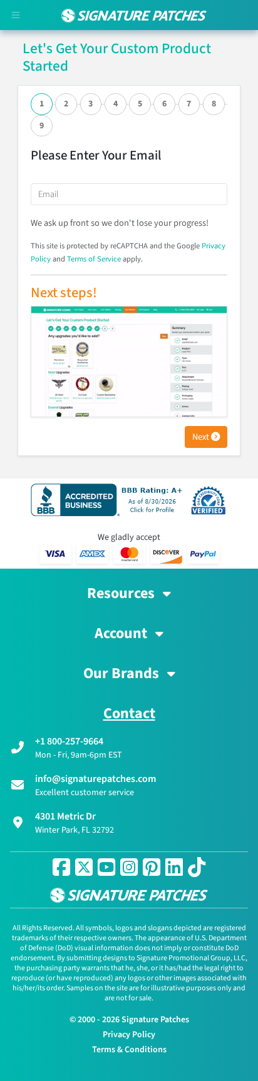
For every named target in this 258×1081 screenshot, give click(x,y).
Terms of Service (94, 259)
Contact (129, 713)
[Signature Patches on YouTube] (106, 867)
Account (122, 634)
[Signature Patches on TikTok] (197, 867)
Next (201, 437)
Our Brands (122, 674)
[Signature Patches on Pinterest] (152, 867)
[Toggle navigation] (15, 15)
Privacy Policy (129, 1034)
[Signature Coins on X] (84, 867)
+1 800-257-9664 (69, 741)
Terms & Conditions (129, 1049)
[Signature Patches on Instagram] (129, 867)
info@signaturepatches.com (95, 779)
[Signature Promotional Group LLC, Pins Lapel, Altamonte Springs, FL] (109, 500)
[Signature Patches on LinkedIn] (174, 867)
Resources (122, 594)
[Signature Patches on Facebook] (61, 867)
